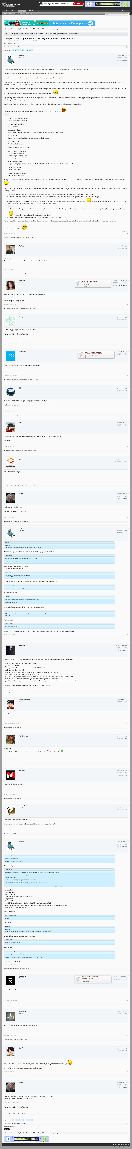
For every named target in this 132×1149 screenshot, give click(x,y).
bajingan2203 (14, 485)
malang (125, 498)
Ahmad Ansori (15, 308)
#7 (127, 446)
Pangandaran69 (27, 273)
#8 (127, 482)
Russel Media (22, 308)
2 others (24, 763)
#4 (127, 340)
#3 (127, 304)
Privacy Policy (126, 1146)
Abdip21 (21, 493)
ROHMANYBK (19, 273)
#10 (127, 634)
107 (126, 282)
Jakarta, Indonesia (122, 981)
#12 (127, 723)
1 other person (30, 379)
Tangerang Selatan (122, 285)
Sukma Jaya (7, 415)
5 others (29, 308)
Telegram (38, 11)
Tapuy (20, 422)
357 (126, 424)
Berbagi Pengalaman (15, 40)
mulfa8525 (6, 344)
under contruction (123, 462)
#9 (127, 517)
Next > (30, 50)
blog (15, 43)
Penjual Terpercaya (24, 699)
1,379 (125, 736)
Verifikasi (30, 11)
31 (27, 50)
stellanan (6, 1113)
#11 (127, 688)
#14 (127, 794)
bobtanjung (9, 968)
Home (7, 11)
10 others (35, 273)
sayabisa (28, 40)
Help (119, 1144)
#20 (127, 1110)
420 (126, 317)
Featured (14, 11)
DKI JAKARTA (123, 650)
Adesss (11, 1113)
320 (126, 1013)
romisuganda (22, 351)
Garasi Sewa (19, 237)
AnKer (5, 692)
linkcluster (22, 458)
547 (126, 1048)
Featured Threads (18, 13)
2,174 (125, 701)
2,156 (125, 647)
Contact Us (114, 1144)
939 (126, 246)
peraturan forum (41, 34)
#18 (127, 1035)
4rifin (5, 968)
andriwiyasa (7, 237)
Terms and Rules (118, 1146)
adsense (10, 43)
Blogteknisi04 (7, 450)
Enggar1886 (21, 638)
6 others (23, 692)
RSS (128, 1144)
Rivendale (124, 740)
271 (126, 807)
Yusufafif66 (6, 1039)
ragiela (21, 1047)
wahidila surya (7, 638)
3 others (29, 638)
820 (126, 772)
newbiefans (22, 645)
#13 (127, 759)
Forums (22, 11)
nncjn (20, 387)
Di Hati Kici (124, 1052)
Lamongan (124, 775)
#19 (127, 1071)
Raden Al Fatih (23, 806)
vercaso (21, 316)
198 (126, 977)
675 (126, 459)
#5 (127, 375)
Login (118, 11)
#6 (127, 411)
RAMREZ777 (22, 976)
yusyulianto (22, 280)
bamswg (17, 692)
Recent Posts (28, 13)
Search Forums (8, 13)
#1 (127, 233)
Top (126, 1144)
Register (124, 11)
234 (126, 495)
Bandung (124, 60)
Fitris (20, 245)
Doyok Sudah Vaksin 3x (10, 273)
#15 (127, 830)
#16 (127, 964)
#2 (127, 269)
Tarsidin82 (13, 237)
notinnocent (22, 1011)
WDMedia (22, 521)
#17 (127, 1000)
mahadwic (22, 770)
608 (126, 388)
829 (126, 353)
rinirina (21, 735)
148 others (26, 237)
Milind (14, 1113)
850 (126, 57)
